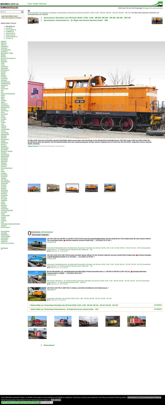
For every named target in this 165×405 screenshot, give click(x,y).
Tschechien (4, 209)
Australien (4, 51)
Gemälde (4, 233)
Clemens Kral (51, 242)
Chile (2, 63)
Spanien (3, 197)
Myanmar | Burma (6, 151)
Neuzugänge (5, 231)
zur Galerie (158, 305)
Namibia (3, 153)
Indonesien (4, 89)
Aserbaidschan (6, 50)
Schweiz (3, 185)
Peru (2, 170)
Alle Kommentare (47, 232)
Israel (2, 97)
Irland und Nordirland (8, 94)
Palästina (4, 165)
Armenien (4, 48)
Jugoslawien (5, 106)
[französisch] (7, 8)
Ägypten (3, 41)
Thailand (4, 207)
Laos (2, 124)
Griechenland (5, 82)
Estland (3, 75)
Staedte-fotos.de (10, 35)
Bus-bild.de (9, 28)
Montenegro (5, 148)
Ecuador (3, 72)
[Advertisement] (89, 31)
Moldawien (4, 143)
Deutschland (62, 13)
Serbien (3, 188)
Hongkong (4, 85)
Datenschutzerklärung (7, 243)
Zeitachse (4, 241)
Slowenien (4, 195)
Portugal (3, 173)
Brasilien (4, 60)
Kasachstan (5, 111)
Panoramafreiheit (6, 168)
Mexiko (3, 141)
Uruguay (4, 220)
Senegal (3, 187)
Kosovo (3, 117)
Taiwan (3, 204)
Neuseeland (5, 155)
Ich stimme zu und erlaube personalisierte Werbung (20, 402)
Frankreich (4, 78)
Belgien (3, 55)
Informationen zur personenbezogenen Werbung (144, 397)
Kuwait (3, 122)
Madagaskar (5, 134)
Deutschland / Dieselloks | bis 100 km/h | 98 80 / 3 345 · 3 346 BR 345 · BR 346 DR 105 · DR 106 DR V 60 (87, 18)
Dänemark (4, 68)
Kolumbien (4, 114)
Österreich (4, 161)
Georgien (4, 80)
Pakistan (4, 163)
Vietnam (3, 226)
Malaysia (4, 136)
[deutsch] (4, 8)
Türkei (3, 214)
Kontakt (35, 4)
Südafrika (4, 200)
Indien (3, 87)
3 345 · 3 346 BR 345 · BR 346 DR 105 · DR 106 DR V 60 (110, 13)
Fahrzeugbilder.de (11, 30)
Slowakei (4, 193)
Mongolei (4, 146)
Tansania (4, 205)
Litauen (3, 131)
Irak (2, 90)
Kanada (3, 109)
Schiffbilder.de (10, 31)
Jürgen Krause (33, 146)
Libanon (3, 127)
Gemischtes (5, 238)
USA (2, 222)
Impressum (42, 4)
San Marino (4, 180)
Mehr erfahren (56, 400)
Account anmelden (157, 8)
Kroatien (3, 119)
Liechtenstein (5, 129)
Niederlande (5, 156)
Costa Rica (4, 67)
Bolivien (3, 56)
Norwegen (4, 160)
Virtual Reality (5, 236)
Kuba (2, 121)
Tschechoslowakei (7, 210)
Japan (3, 102)
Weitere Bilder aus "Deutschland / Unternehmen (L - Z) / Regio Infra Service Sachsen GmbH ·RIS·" (65, 309)
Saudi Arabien (5, 182)
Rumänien (4, 175)
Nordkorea (4, 158)
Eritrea (3, 73)
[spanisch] (12, 8)
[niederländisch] (17, 8)
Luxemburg (4, 133)
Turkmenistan (5, 215)
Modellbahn (5, 235)
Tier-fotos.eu (9, 38)
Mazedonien (5, 139)
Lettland (3, 126)
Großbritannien (6, 84)
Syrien (3, 202)
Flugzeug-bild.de (10, 33)
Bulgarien (4, 62)
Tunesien (4, 212)
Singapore (4, 192)
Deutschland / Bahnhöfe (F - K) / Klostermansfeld (61, 280)
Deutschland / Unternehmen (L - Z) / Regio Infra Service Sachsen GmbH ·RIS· (76, 20)
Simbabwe (4, 190)
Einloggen (146, 8)
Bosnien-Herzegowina (8, 58)
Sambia (3, 178)
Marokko (4, 138)
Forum (30, 4)
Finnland (4, 77)
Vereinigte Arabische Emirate (10, 224)
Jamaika (3, 100)
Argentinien (4, 46)
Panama (3, 166)
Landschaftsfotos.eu (12, 36)
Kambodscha (5, 107)
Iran (2, 92)
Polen (3, 171)
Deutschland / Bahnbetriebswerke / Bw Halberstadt (62, 248)
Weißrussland (5, 227)
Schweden (4, 183)
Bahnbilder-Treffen (7, 53)
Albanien (4, 43)
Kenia (3, 112)
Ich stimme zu (47, 402)
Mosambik (4, 149)
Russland (4, 177)
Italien (3, 99)
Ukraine (3, 217)
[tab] (95, 305)
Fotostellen (4, 240)
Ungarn (3, 219)
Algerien (3, 45)
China (3, 65)
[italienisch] (9, 8)
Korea (3, 116)
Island (3, 95)
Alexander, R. (51, 290)
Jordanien (4, 104)
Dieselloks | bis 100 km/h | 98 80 (78, 13)
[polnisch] (14, 8)
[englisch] (2, 8)
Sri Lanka (4, 198)
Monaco (3, 144)
